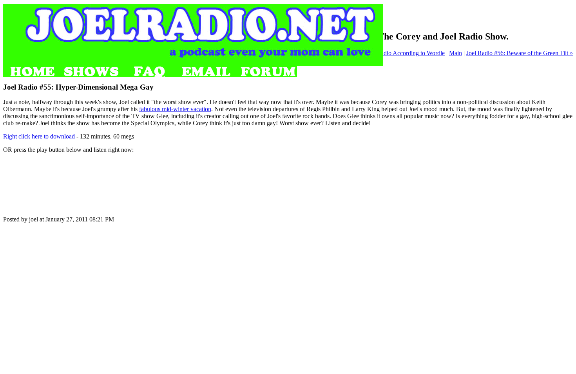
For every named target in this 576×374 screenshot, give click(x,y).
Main (455, 53)
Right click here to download (39, 136)
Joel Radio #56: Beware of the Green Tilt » (519, 53)
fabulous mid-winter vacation (175, 109)
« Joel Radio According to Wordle (402, 53)
